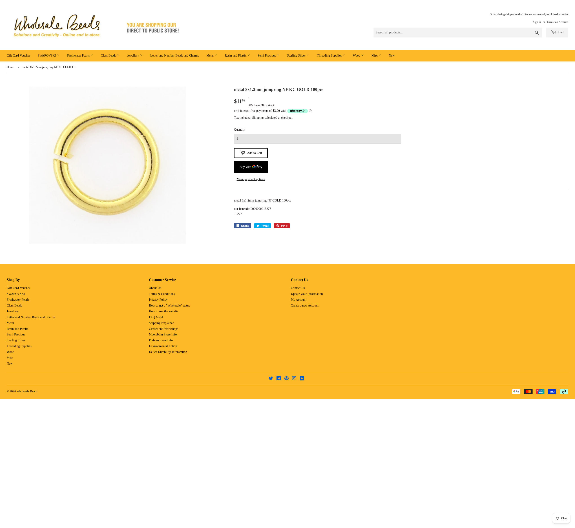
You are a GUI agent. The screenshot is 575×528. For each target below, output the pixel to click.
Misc (375, 55)
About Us (155, 288)
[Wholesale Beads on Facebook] (278, 379)
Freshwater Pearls (79, 55)
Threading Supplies (330, 55)
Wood (357, 55)
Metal (210, 55)
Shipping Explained (161, 323)
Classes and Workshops (163, 329)
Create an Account (557, 22)
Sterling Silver (297, 55)
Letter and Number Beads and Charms (174, 55)
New (392, 55)
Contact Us (298, 288)
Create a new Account (304, 305)
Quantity (239, 129)
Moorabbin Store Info (163, 334)
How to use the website (163, 311)
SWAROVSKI (47, 55)
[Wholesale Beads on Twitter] (271, 379)
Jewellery (133, 55)
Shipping (258, 117)
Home (10, 67)
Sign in (537, 22)
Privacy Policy (158, 299)
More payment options (251, 179)
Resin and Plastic (236, 55)
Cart (560, 32)
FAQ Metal (156, 317)
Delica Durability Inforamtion (168, 352)
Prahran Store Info (161, 340)
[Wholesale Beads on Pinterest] (286, 379)
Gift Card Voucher (18, 55)
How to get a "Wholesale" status (169, 305)
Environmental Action (163, 346)
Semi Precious (267, 55)
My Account (298, 299)
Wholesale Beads (27, 391)
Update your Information (307, 294)
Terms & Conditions (162, 294)
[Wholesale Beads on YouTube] (302, 379)
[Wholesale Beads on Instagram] (294, 379)
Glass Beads (109, 55)
